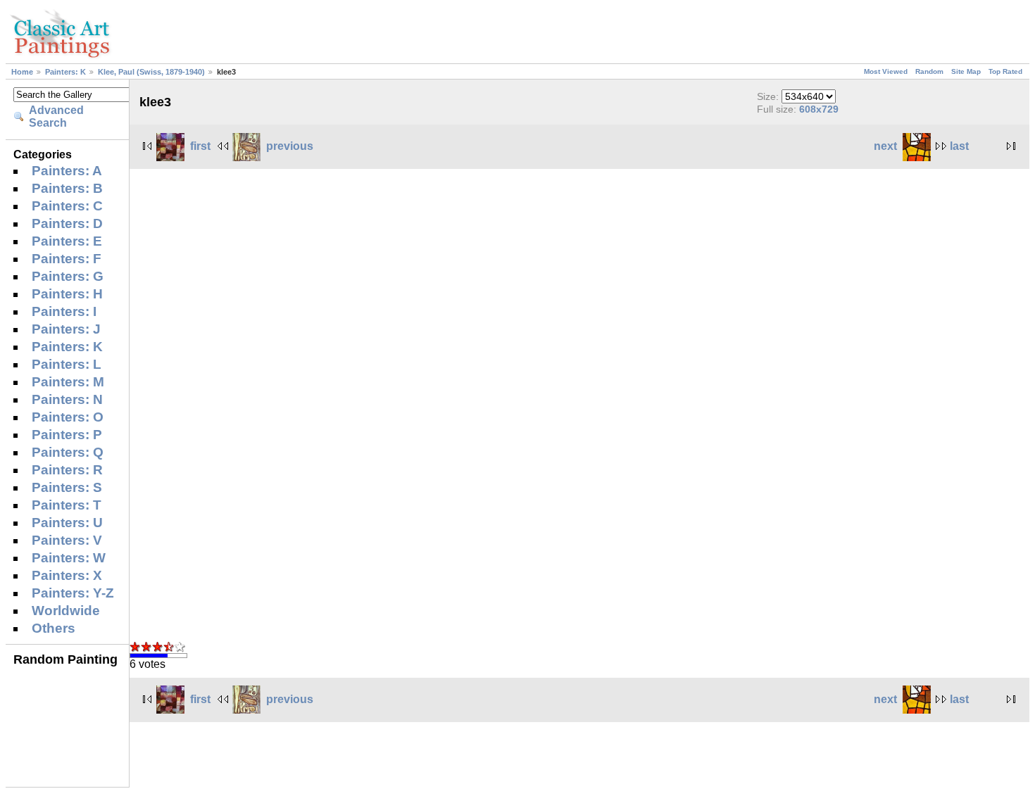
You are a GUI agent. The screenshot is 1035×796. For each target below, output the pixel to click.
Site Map (966, 71)
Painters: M (68, 381)
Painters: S (67, 487)
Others (53, 628)
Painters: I (64, 311)
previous (289, 146)
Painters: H (67, 293)
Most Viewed (886, 71)
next (885, 146)
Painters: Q (68, 452)
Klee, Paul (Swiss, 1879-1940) (151, 72)
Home (22, 72)
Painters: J (66, 329)
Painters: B (67, 188)
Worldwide (66, 610)
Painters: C (67, 205)
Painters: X (67, 575)
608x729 (819, 109)
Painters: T (66, 505)
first (200, 146)
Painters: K (65, 72)
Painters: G (68, 276)
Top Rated (1005, 71)
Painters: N (67, 399)
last (959, 146)
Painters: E (67, 241)
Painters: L (66, 364)
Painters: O (68, 417)
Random (929, 71)
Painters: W (69, 557)
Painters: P (67, 434)
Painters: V (67, 540)
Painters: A (67, 170)
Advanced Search (56, 116)
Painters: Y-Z (73, 593)
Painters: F (66, 258)
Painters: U (67, 522)
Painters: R (67, 469)
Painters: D (67, 223)
